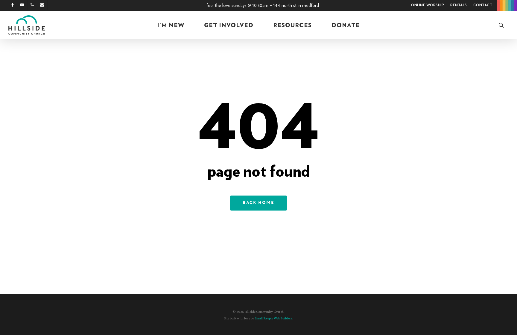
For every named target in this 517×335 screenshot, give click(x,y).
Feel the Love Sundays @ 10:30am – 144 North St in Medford (262, 5)
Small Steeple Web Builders (273, 318)
